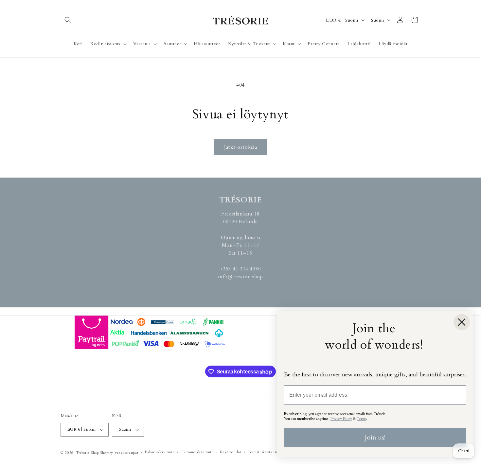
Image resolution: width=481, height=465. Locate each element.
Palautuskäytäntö (159, 452)
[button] (68, 20)
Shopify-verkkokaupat (119, 452)
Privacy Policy (341, 418)
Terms (361, 418)
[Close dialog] (462, 322)
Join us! (375, 437)
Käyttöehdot (230, 452)
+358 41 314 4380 (240, 269)
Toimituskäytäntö (263, 452)
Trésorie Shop (87, 452)
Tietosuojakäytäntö (197, 452)
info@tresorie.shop (240, 276)
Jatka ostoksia (240, 147)
